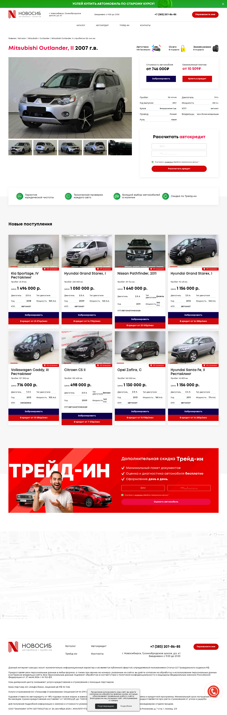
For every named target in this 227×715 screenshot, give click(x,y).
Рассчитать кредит (179, 169)
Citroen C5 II (75, 370)
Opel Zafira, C (129, 370)
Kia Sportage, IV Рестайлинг (24, 275)
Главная (12, 38)
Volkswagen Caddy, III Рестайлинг (30, 372)
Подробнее (126, 706)
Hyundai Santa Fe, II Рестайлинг (188, 372)
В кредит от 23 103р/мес (140, 325)
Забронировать (161, 79)
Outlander (44, 38)
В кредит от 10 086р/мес (33, 418)
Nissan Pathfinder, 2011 (136, 273)
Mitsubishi (33, 38)
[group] (33, 251)
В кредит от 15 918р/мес (140, 418)
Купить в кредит (197, 79)
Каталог (81, 25)
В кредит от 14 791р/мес (87, 321)
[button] (126, 100)
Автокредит (102, 25)
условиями (169, 162)
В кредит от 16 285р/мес (193, 321)
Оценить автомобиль (166, 502)
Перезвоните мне (205, 15)
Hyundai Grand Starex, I (85, 273)
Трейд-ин (124, 25)
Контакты (145, 25)
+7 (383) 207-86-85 (165, 15)
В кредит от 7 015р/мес (87, 422)
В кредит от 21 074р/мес (33, 321)
